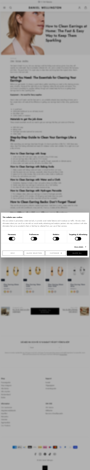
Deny (13, 253)
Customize (54, 253)
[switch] (34, 238)
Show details (78, 247)
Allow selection (34, 253)
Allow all (77, 253)
